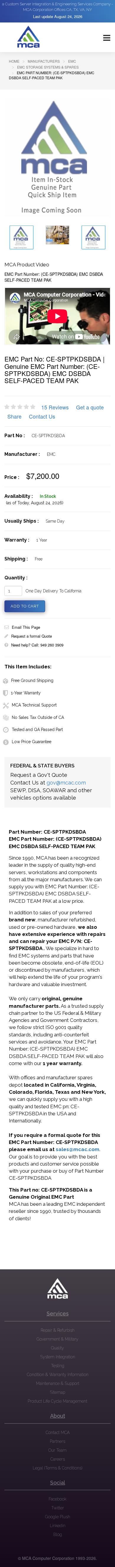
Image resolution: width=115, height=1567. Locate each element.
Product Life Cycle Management (57, 1401)
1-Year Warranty (26, 693)
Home (14, 61)
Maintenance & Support (57, 1383)
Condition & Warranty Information (57, 1374)
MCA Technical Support (34, 705)
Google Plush (57, 1516)
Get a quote (90, 407)
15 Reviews (55, 407)
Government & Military (57, 1339)
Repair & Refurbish (58, 1330)
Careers (57, 1459)
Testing (57, 1365)
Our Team (57, 1450)
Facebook (57, 1499)
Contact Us (42, 416)
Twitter (57, 1508)
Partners (57, 1441)
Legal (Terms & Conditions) (57, 1468)
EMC (72, 61)
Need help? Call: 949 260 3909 (37, 645)
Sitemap (57, 1392)
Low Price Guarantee (31, 741)
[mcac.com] (28, 37)
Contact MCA (58, 1432)
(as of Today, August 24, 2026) (34, 502)
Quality (57, 1348)
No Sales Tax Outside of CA (38, 717)
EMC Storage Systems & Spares (48, 66)
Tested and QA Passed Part (37, 729)
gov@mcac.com (66, 783)
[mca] (57, 1288)
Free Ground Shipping (32, 680)
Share (14, 416)
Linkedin (57, 1525)
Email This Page (26, 627)
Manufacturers (44, 61)
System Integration (57, 1356)
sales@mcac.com (77, 1149)
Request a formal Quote (31, 636)
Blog (57, 1534)
